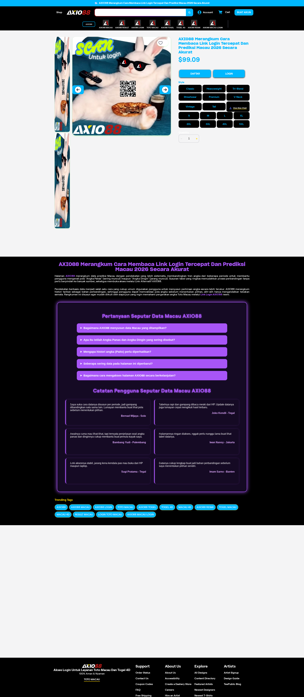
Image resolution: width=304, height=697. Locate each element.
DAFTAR (195, 73)
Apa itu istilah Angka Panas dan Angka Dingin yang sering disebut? (129, 339)
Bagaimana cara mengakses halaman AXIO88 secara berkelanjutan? (129, 375)
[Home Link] (78, 12)
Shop (59, 12)
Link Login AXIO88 (211, 294)
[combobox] (140, 12)
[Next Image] (165, 89)
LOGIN (229, 73)
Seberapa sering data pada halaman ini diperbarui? (118, 363)
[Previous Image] (78, 89)
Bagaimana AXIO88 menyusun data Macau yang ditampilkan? (125, 328)
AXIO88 (70, 276)
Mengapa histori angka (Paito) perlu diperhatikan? (117, 351)
